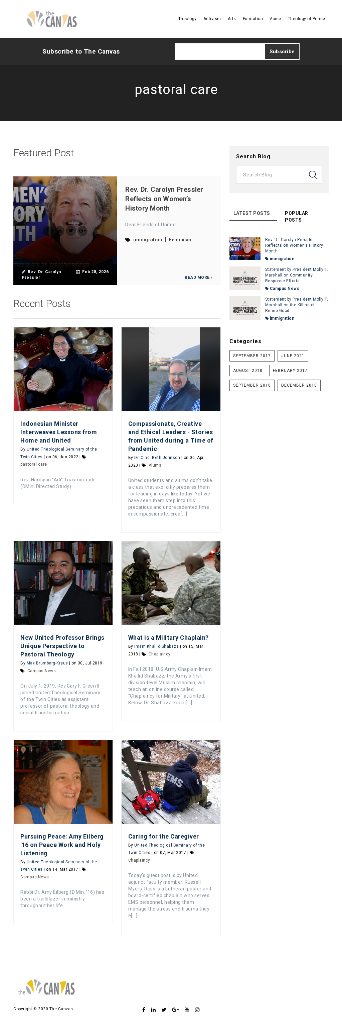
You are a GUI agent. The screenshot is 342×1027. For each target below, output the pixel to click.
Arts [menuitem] (232, 18)
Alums (155, 465)
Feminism (180, 239)
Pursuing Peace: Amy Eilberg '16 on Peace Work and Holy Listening (62, 845)
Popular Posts (296, 217)
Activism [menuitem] (212, 18)
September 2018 (252, 385)
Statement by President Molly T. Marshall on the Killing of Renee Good (296, 305)
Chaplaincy (160, 654)
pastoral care (33, 464)
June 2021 (293, 355)
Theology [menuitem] (187, 18)
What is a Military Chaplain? (170, 637)
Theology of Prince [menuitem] (306, 18)
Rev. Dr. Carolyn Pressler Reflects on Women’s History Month (164, 198)
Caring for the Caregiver (163, 836)
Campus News (41, 670)
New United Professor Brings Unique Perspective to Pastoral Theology (62, 646)
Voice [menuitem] (275, 18)
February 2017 (290, 370)
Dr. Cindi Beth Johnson (157, 457)
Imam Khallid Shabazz (156, 646)
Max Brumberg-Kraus (47, 663)
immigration (147, 239)
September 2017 (252, 355)
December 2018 (299, 385)
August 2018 (248, 370)
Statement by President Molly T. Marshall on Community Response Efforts (296, 275)
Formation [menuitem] (253, 18)
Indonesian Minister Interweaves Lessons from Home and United (58, 432)
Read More (198, 277)
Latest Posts (251, 213)
